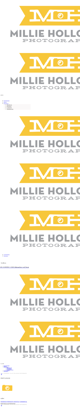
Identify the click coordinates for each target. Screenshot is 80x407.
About (5, 102)
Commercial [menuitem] (10, 109)
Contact (6, 371)
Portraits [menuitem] (9, 106)
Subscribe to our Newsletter (8, 403)
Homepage (6, 100)
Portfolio (6, 103)
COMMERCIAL (23, 401)
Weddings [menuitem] (9, 367)
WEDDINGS (4, 401)
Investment (7, 254)
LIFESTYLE (16, 401)
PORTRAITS (10, 401)
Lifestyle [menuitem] (9, 107)
